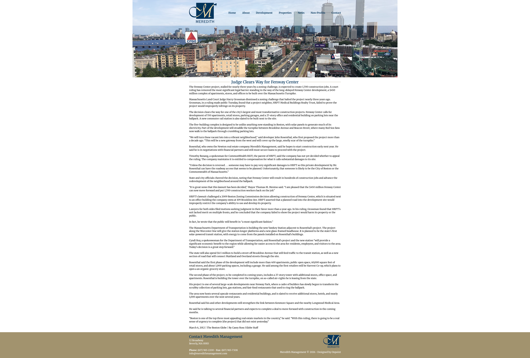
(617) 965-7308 (230, 350)
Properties (285, 12)
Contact (336, 12)
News (301, 12)
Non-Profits (318, 12)
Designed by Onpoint (329, 352)
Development (264, 12)
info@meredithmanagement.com (208, 353)
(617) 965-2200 (206, 350)
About (246, 12)
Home (232, 12)
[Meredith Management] (203, 13)
